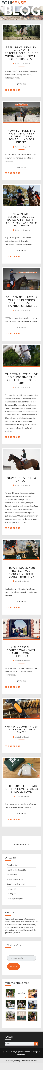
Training (10, 894)
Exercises (10, 865)
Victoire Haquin (22, 581)
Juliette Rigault (22, 63)
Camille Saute (22, 796)
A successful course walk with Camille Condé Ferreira (21, 652)
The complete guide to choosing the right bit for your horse (21, 379)
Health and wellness (15, 870)
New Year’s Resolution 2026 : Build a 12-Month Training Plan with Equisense (21, 219)
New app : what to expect (21, 479)
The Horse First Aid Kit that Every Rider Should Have (21, 788)
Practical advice (13, 879)
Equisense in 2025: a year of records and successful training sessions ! (21, 301)
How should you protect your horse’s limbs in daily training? (21, 572)
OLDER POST (20, 844)
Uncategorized (13, 898)
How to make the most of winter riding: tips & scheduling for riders (22, 136)
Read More (22, 84)
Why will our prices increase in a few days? (21, 729)
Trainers (10, 889)
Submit (13, 966)
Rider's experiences (14, 884)
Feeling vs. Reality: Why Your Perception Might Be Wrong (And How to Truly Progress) (21, 53)
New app (10, 874)
